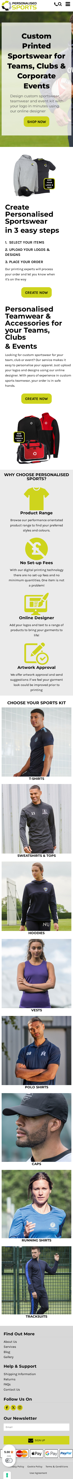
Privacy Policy (16, 1466)
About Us (10, 1342)
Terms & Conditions (57, 1466)
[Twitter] (13, 1407)
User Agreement (38, 1473)
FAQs (7, 1384)
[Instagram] (20, 1407)
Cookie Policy (34, 1466)
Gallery (8, 1357)
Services (10, 1347)
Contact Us (12, 1389)
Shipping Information (20, 1374)
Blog (7, 1352)
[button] (60, 4)
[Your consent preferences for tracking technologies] (7, 1475)
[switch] (9, 1460)
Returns (9, 1379)
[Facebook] (7, 1407)
